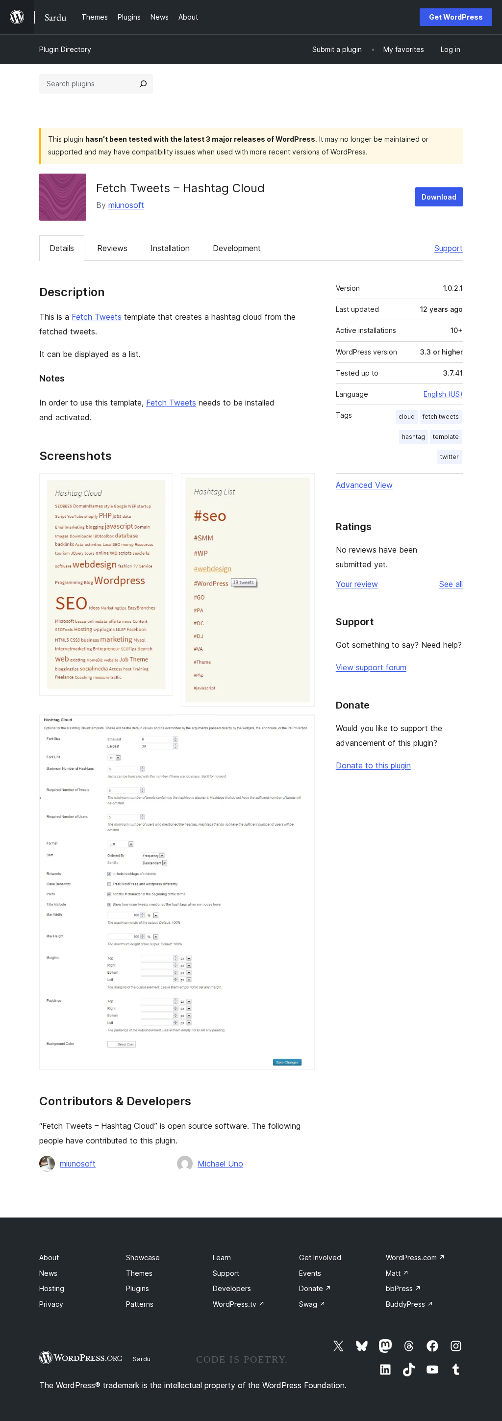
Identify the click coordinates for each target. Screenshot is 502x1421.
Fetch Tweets (97, 317)
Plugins (137, 1288)
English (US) (443, 394)
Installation (170, 248)
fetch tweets (441, 416)
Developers (232, 1288)
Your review (357, 584)
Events (310, 1273)
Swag (312, 1304)
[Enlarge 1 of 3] (160, 486)
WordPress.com (415, 1257)
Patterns (139, 1304)
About (49, 1257)
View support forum (371, 667)
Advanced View (364, 485)
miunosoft (126, 205)
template (446, 436)
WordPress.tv (239, 1304)
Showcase (143, 1257)
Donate (315, 1288)
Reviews (112, 248)
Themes (139, 1273)
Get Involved (320, 1257)
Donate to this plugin (373, 765)
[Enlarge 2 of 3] (301, 486)
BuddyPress (409, 1304)
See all (451, 584)
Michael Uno (220, 1163)
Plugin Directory (65, 49)
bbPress (403, 1288)
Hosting (51, 1288)
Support (448, 248)
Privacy (51, 1304)
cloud (407, 416)
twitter (449, 456)
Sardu (142, 1359)
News (48, 1273)
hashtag (413, 436)
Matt (397, 1273)
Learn (222, 1257)
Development (237, 248)
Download (439, 197)
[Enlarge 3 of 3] (301, 728)
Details (62, 248)
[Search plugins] (143, 84)
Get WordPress (456, 17)
